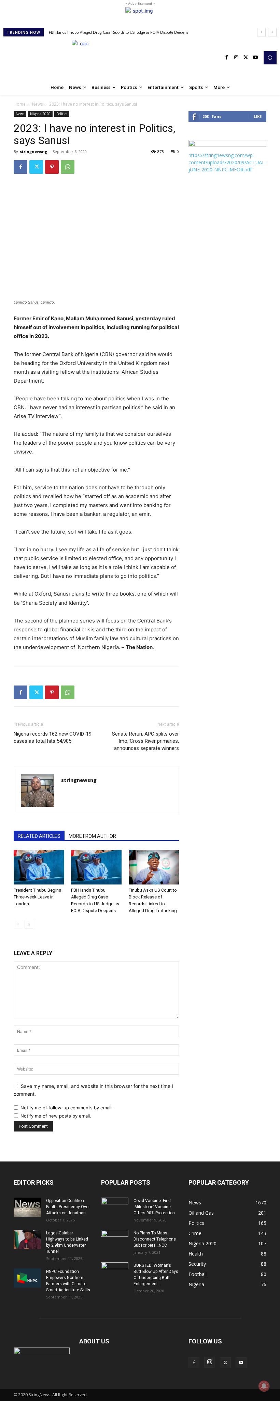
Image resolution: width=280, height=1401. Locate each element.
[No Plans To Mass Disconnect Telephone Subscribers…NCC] (114, 1239)
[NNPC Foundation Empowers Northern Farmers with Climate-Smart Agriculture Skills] (27, 1278)
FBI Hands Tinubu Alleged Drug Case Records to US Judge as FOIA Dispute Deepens (118, 32)
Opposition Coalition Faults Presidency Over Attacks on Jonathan (68, 1206)
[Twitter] (246, 57)
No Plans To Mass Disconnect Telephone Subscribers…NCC (155, 1239)
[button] (270, 57)
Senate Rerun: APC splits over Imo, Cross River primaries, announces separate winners (145, 741)
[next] (272, 32)
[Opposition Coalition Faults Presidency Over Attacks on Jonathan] (27, 1207)
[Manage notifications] (263, 1386)
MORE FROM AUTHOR (92, 836)
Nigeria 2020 (40, 113)
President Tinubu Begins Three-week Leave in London (37, 897)
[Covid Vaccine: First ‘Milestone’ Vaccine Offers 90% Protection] (114, 1207)
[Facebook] (227, 57)
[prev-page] (18, 924)
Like (258, 116)
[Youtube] (255, 57)
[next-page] (29, 924)
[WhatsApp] (67, 167)
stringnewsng (33, 151)
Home (20, 104)
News (37, 104)
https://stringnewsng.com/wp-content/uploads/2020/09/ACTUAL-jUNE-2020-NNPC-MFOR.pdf (227, 162)
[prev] (261, 32)
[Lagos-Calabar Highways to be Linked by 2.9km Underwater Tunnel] (27, 1239)
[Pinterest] (52, 167)
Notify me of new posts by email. (55, 1116)
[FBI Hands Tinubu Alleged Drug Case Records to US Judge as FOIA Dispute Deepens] (96, 867)
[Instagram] (236, 57)
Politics (61, 113)
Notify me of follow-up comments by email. (66, 1107)
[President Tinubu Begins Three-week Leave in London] (39, 867)
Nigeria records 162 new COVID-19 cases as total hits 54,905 (53, 737)
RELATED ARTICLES (39, 836)
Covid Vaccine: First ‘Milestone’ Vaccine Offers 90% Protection (154, 1206)
